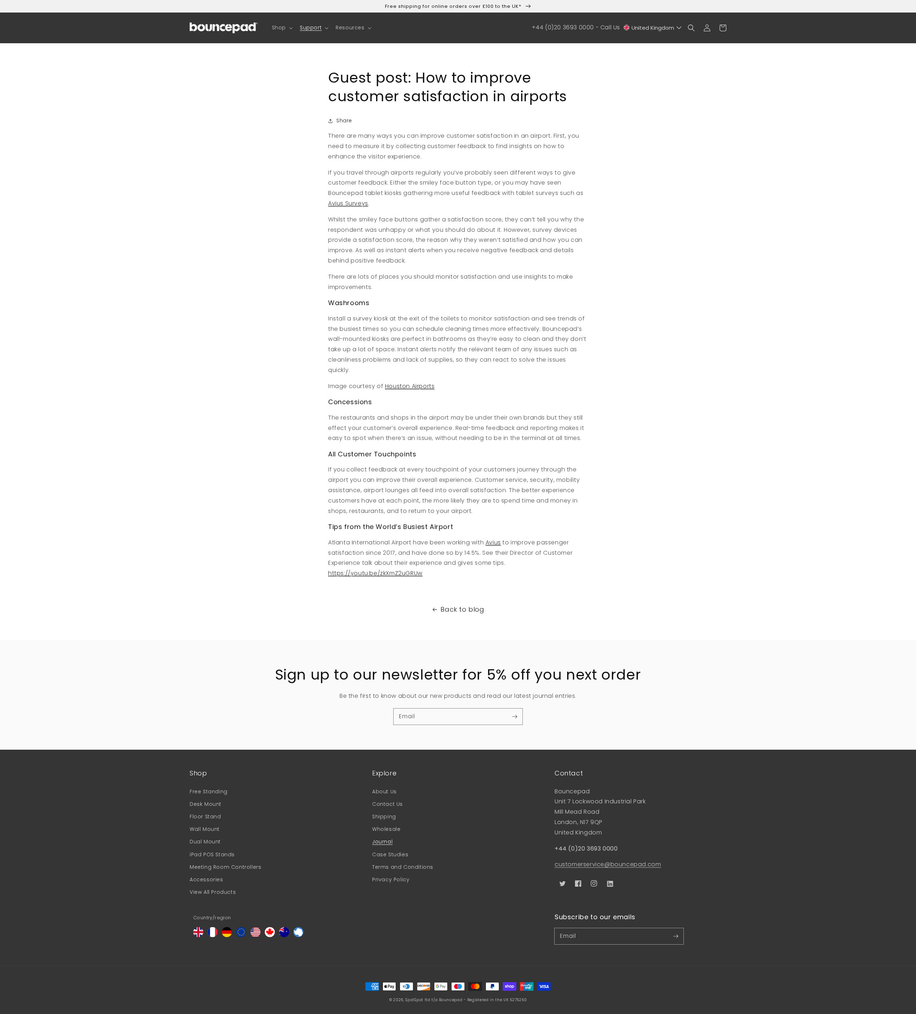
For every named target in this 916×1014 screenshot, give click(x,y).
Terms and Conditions (402, 867)
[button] (282, 27)
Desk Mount (205, 804)
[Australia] (284, 935)
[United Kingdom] (198, 935)
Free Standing (209, 791)
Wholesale (386, 829)
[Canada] (270, 935)
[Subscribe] (514, 716)
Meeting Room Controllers (225, 867)
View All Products (213, 892)
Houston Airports (410, 386)
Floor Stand (205, 816)
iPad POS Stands (212, 854)
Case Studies (390, 854)
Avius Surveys (348, 203)
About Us (384, 791)
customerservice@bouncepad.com (608, 864)
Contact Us (387, 804)
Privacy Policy (390, 879)
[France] (213, 935)
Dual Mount (205, 841)
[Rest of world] (298, 935)
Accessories (206, 879)
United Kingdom (653, 27)
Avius (493, 542)
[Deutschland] (227, 935)
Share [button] (344, 120)
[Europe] (241, 935)
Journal (382, 841)
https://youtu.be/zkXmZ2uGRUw (375, 573)
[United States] (255, 935)
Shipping (384, 816)
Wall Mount (205, 829)
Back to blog (462, 609)
